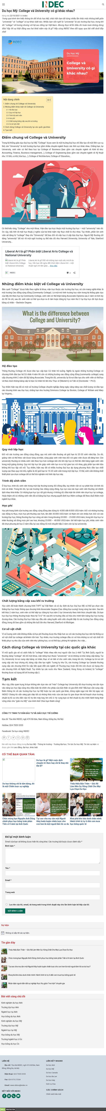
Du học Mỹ (50, 1069)
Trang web (10, 892)
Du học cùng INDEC (20, 731)
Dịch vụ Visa (50, 1084)
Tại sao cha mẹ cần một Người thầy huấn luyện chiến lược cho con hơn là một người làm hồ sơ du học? (49, 967)
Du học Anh (50, 1065)
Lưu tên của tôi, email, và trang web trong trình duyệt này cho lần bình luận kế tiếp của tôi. (49, 905)
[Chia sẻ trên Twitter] (13, 738)
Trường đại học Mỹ (9, 1025)
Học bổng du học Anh (10, 1016)
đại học (26, 747)
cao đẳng (18, 747)
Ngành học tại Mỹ (9, 1030)
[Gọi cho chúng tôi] (14, 1096)
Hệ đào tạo (13, 110)
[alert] (52, 933)
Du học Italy (50, 1080)
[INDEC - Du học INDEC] (53, 4)
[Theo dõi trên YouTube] (18, 1096)
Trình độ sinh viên (15, 115)
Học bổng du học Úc (10, 1044)
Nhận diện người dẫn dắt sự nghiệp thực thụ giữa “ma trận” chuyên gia (36, 983)
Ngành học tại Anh (9, 1012)
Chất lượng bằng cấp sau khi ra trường (23, 121)
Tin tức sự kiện (90, 744)
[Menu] (3, 4)
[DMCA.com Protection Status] (8, 1109)
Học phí (12, 118)
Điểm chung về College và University (20, 104)
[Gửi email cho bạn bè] (18, 738)
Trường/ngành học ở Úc (11, 1039)
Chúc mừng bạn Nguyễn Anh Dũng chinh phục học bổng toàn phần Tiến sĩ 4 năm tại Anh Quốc (46, 958)
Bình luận (10, 846)
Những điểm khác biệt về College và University (24, 107)
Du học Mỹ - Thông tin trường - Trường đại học (47, 744)
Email (8, 880)
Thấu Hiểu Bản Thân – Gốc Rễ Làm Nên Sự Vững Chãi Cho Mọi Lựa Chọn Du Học (40, 950)
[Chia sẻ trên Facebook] (9, 738)
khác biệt (34, 747)
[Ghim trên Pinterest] (23, 738)
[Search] (103, 4)
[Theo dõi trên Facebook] (4, 1096)
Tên (7, 868)
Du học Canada (52, 1073)
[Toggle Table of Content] (47, 100)
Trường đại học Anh (10, 1007)
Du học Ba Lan (51, 1076)
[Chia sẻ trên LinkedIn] (27, 738)
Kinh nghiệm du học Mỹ (11, 1021)
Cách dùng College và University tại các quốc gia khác (27, 127)
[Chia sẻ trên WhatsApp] (4, 738)
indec (25, 16)
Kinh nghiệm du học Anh (11, 1003)
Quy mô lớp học (15, 113)
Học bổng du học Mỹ (10, 1035)
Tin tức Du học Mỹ (75, 744)
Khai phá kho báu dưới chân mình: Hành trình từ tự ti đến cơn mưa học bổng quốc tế (41, 975)
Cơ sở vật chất (14, 124)
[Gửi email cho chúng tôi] (9, 1096)
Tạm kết (8, 130)
